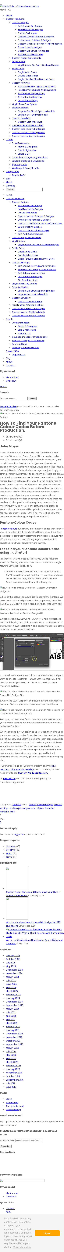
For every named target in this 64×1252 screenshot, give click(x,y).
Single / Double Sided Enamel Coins (36, 258)
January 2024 (13, 998)
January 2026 (13, 955)
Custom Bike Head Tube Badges (28, 308)
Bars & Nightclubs (27, 329)
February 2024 (13, 994)
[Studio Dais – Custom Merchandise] (19, 6)
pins (53, 765)
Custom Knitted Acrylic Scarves (28, 315)
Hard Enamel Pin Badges (30, 209)
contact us (9, 778)
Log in (9, 1098)
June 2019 (11, 1086)
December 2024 (14, 969)
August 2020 (12, 1047)
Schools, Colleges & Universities (28, 340)
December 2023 (14, 1001)
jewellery (29, 769)
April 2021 (10, 1019)
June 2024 (11, 984)
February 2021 (13, 1026)
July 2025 (10, 962)
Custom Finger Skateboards (26, 237)
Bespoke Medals (20, 287)
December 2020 (14, 1033)
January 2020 (13, 1069)
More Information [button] (22, 1247)
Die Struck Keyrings (28, 280)
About (9, 361)
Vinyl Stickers (18, 241)
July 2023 (10, 1012)
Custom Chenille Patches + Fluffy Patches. (40, 223)
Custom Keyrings (21, 262)
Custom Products (15, 198)
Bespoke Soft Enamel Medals (33, 294)
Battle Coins (18, 248)
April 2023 (11, 1015)
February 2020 (13, 1065)
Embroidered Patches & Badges (34, 219)
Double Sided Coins (28, 255)
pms (12, 811)
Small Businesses (20, 322)
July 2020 (11, 1051)
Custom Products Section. (33, 772)
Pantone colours (8, 528)
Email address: (7, 1140)
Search (3, 386)
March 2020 (12, 1062)
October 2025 (13, 959)
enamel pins (37, 808)
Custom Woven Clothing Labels (28, 312)
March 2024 (12, 991)
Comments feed (15, 1106)
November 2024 (14, 973)
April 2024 (11, 987)
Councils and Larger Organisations (29, 336)
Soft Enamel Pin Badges (30, 205)
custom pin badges (20, 808)
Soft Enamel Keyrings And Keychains (37, 265)
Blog (8, 358)
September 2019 (14, 1079)
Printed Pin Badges (27, 212)
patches (4, 769)
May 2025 (11, 966)
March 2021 (11, 1023)
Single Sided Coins (27, 251)
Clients (9, 319)
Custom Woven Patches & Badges (36, 216)
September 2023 (14, 1005)
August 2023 (12, 1008)
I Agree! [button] (47, 1233)
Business (10, 846)
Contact (10, 365)
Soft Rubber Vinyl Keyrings (31, 273)
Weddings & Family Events (25, 347)
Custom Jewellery (21, 297)
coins (12, 769)
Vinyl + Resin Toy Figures (24, 283)
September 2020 (14, 1044)
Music (9, 853)
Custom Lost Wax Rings (30, 301)
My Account (12, 377)
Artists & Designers (27, 326)
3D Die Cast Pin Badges (30, 226)
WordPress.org (13, 1109)
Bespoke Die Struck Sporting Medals (36, 290)
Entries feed (12, 1102)
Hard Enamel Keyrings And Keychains (37, 269)
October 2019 (13, 1076)
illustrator (49, 808)
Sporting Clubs (19, 344)
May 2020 (11, 1055)
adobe (32, 804)
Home (9, 194)
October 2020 (13, 1040)
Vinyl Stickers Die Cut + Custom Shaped (38, 244)
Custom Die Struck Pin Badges (33, 230)
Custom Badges (20, 202)
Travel (9, 856)
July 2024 (11, 980)
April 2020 (11, 1058)
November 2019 (14, 1072)
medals (20, 769)
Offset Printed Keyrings (30, 276)
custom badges (44, 804)
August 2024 (12, 976)
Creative (11, 406)
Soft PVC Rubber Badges (30, 234)
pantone (4, 811)
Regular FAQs (18, 354)
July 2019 (10, 1083)
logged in (19, 834)
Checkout (11, 380)
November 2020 (14, 1037)
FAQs (8, 1212)
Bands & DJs (24, 333)
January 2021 (12, 1030)
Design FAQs (12, 351)
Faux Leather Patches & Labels (27, 304)
